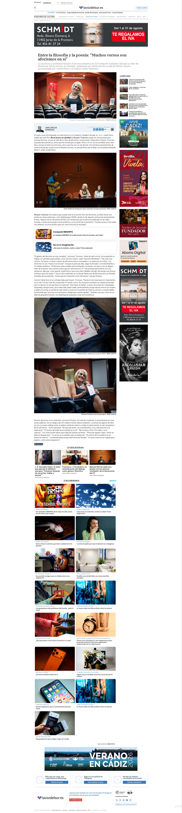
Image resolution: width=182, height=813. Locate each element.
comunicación (80, 16)
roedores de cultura (92, 16)
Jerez (100, 135)
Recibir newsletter (134, 782)
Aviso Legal (72, 810)
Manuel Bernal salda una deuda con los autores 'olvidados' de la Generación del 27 (102, 470)
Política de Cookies (81, 810)
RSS (89, 810)
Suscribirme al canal (95, 782)
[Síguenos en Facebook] (130, 800)
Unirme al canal (56, 782)
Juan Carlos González (51, 129)
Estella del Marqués (91, 12)
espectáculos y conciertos (66, 16)
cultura (36, 20)
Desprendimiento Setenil (75, 12)
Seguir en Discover (67, 3)
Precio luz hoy (61, 12)
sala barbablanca (121, 16)
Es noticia (51, 12)
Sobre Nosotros (56, 810)
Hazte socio (76, 800)
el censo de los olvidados (107, 16)
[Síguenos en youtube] (127, 800)
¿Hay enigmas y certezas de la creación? (137, 88)
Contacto (65, 810)
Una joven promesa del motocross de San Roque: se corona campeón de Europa (137, 82)
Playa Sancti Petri (105, 12)
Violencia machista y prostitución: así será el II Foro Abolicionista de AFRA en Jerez (138, 114)
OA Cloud (103, 810)
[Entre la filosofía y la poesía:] (91, 8)
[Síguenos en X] (116, 800)
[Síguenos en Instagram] (120, 800)
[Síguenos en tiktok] (123, 800)
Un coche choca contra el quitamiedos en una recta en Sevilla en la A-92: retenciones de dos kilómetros (138, 97)
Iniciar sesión (142, 8)
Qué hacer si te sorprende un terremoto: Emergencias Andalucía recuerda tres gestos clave (138, 106)
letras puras (131, 16)
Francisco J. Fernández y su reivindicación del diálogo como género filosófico (74, 469)
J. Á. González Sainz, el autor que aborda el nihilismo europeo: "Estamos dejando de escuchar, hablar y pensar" (48, 471)
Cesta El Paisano (117, 12)
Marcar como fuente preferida (127, 804)
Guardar (108, 129)
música (139, 16)
